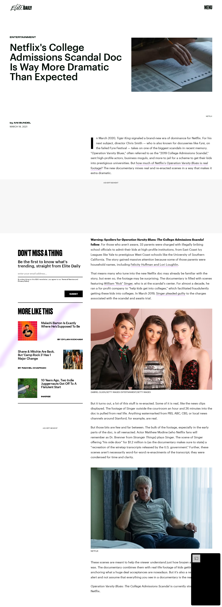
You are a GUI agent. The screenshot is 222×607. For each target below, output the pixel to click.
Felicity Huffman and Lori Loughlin (154, 264)
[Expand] (194, 556)
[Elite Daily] (21, 7)
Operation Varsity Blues (183, 163)
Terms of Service (68, 279)
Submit (73, 294)
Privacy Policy (23, 281)
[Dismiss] (216, 556)
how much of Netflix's (151, 163)
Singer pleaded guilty (170, 293)
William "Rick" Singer (118, 283)
